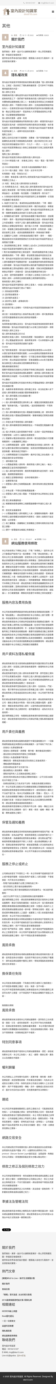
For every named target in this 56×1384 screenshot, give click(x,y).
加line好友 (21, 1355)
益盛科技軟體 (7, 1325)
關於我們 (17, 39)
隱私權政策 (19, 74)
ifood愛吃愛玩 (8, 1316)
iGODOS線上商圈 (9, 1311)
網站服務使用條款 (24, 543)
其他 (15, 35)
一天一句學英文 (8, 1320)
